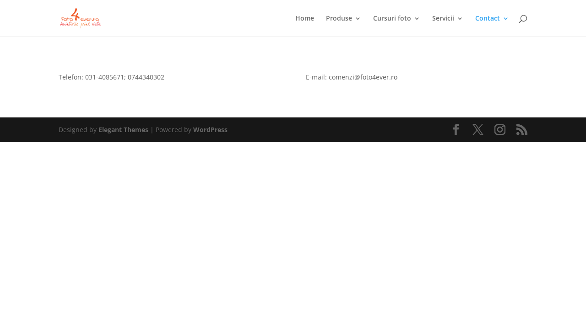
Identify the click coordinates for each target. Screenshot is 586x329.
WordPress (210, 129)
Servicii (443, 18)
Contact (487, 18)
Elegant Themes (123, 129)
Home (304, 18)
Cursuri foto (392, 18)
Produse (339, 18)
